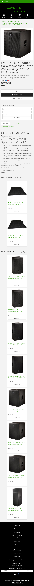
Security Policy (17, 563)
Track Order (17, 532)
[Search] (2, 1)
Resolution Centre (17, 535)
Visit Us (17, 548)
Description (5, 123)
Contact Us (17, 544)
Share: (3, 80)
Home (4, 21)
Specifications (15, 123)
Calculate (17, 117)
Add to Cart (17, 95)
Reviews (4, 126)
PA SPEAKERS (12, 21)
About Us (17, 541)
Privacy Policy (17, 556)
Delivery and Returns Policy (17, 560)
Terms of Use (17, 553)
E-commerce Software (15, 583)
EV (18, 21)
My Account (17, 529)
